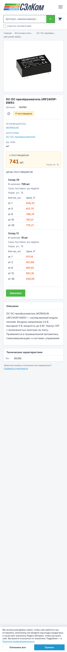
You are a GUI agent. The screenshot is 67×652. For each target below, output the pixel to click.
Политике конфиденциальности (18, 641)
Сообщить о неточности (16, 368)
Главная (7, 33)
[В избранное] (9, 113)
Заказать (16, 293)
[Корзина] (60, 19)
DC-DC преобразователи (46, 33)
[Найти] (50, 19)
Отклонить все (17, 647)
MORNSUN (12, 127)
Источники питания (24, 33)
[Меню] (60, 7)
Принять (49, 647)
